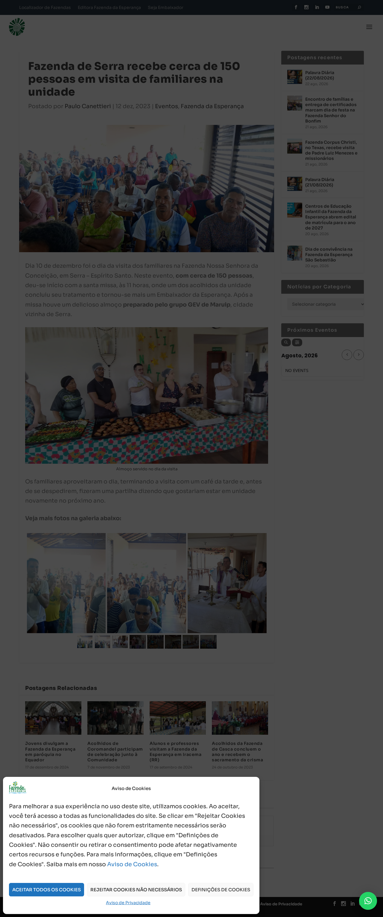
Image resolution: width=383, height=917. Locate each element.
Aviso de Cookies (132, 864)
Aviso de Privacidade (128, 902)
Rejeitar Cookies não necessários (136, 889)
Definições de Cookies (221, 889)
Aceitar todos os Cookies (46, 889)
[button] (368, 901)
